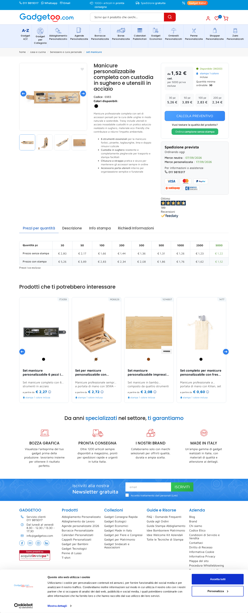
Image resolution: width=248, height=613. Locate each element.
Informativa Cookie (201, 551)
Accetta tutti (217, 579)
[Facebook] (22, 543)
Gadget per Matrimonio (119, 539)
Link (174, 495)
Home (22, 51)
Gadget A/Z (25, 37)
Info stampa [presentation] (100, 228)
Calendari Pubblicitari (140, 37)
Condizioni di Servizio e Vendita (204, 536)
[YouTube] (30, 543)
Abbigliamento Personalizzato (58, 37)
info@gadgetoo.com (40, 535)
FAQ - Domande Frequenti (164, 516)
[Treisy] (53, 97)
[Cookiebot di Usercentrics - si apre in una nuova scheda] (23, 606)
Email (66, 3)
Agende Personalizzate (79, 37)
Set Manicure (94, 51)
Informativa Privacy (202, 556)
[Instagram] (38, 543)
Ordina (194, 131)
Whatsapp (50, 3)
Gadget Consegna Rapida (121, 516)
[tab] (39, 228)
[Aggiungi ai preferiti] (82, 69)
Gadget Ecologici (115, 521)
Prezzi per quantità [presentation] (39, 228)
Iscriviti (182, 487)
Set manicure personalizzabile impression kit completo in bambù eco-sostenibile (149, 373)
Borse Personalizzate (121, 37)
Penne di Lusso (72, 553)
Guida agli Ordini (158, 521)
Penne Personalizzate (194, 37)
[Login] (208, 18)
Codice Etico (197, 530)
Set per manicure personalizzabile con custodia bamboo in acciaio (96, 373)
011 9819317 (30, 3)
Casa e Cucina (38, 51)
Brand (193, 521)
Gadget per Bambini (75, 544)
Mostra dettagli (57, 605)
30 (210, 85)
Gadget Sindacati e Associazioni (116, 545)
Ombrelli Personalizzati (173, 37)
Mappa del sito (199, 561)
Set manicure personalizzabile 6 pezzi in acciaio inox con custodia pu (43, 373)
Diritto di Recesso (200, 547)
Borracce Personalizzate (100, 37)
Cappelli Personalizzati (76, 539)
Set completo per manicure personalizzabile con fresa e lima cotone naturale (201, 373)
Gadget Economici (156, 37)
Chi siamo (195, 525)
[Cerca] (170, 17)
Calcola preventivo (194, 116)
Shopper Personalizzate (215, 37)
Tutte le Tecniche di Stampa (165, 539)
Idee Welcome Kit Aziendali (165, 535)
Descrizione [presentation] (72, 228)
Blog (192, 516)
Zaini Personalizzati (235, 37)
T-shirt (66, 557)
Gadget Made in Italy (118, 530)
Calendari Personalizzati (77, 535)
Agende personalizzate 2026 (80, 525)
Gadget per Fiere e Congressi (123, 535)
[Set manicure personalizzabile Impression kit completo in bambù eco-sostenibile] (166, 351)
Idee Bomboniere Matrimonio (166, 530)
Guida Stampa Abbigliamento (166, 525)
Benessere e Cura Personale (66, 51)
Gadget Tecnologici (74, 548)
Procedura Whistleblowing (206, 565)
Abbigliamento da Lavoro (78, 521)
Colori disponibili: (106, 101)
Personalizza (216, 590)
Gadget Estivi (197, 3)
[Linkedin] (46, 543)
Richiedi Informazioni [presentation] (136, 228)
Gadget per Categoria (40, 40)
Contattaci (196, 542)
